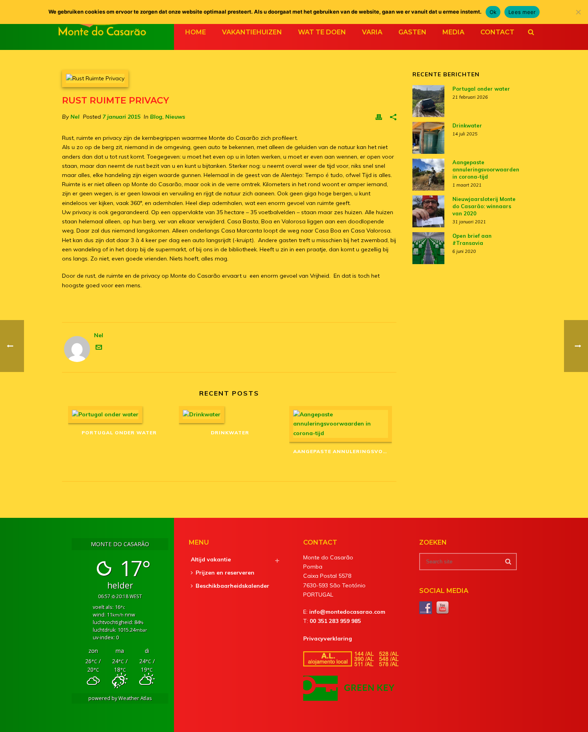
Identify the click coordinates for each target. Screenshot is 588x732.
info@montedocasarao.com (347, 611)
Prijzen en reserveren (225, 572)
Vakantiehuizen (252, 32)
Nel (75, 116)
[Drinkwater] (230, 414)
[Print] (379, 116)
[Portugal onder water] (119, 414)
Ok (493, 12)
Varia (372, 32)
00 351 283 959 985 (335, 621)
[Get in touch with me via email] (99, 348)
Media (453, 32)
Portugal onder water (119, 433)
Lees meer (522, 12)
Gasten (412, 32)
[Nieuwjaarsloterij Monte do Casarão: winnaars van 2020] (428, 211)
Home (195, 32)
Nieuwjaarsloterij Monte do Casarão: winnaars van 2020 (484, 206)
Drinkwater (230, 433)
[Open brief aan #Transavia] (428, 248)
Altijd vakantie (211, 559)
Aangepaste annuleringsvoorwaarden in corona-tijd (342, 451)
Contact (497, 32)
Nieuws (175, 116)
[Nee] (578, 12)
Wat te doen (322, 32)
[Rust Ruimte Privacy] (229, 78)
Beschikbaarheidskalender (232, 585)
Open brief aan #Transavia (472, 239)
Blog (156, 116)
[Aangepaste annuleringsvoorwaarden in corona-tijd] (340, 424)
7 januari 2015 (121, 116)
